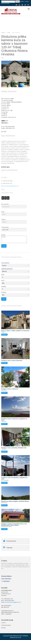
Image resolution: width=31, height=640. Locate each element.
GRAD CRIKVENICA (6, 578)
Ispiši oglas (6, 167)
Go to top (18, 637)
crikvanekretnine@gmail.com (11, 186)
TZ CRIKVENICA (5, 581)
